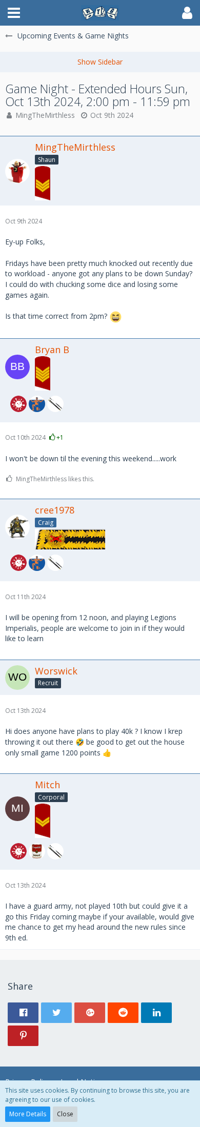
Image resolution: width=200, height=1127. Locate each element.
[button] (14, 13)
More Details (27, 1114)
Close (65, 1114)
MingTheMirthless (45, 115)
